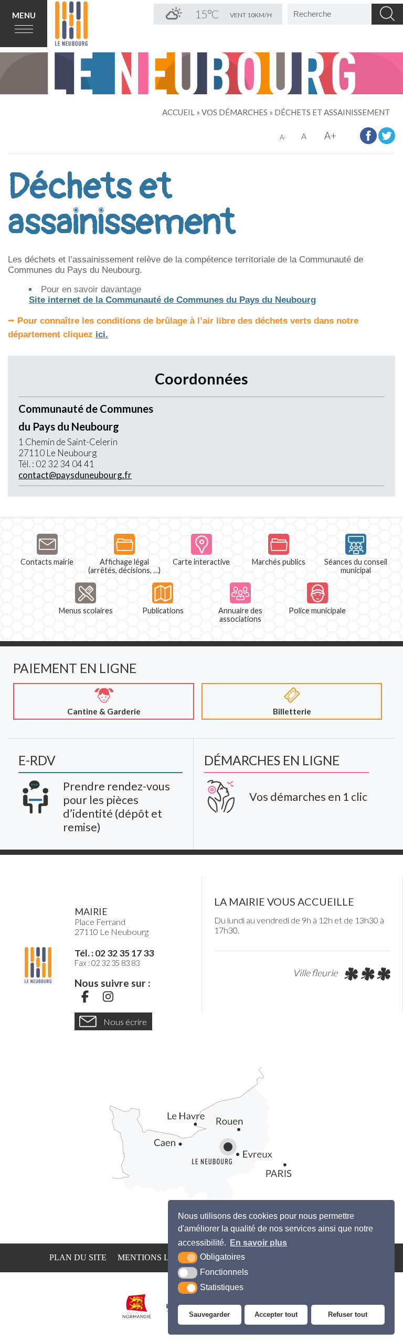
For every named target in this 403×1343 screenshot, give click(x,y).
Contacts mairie (46, 561)
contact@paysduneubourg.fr (75, 474)
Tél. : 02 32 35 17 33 (114, 953)
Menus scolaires (86, 610)
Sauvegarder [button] (209, 1314)
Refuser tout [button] (347, 1314)
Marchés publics (278, 561)
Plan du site (78, 1257)
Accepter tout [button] (276, 1314)
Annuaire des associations (240, 614)
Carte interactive (201, 561)
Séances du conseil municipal (355, 566)
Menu (24, 15)
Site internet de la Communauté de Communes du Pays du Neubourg (172, 300)
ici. (102, 334)
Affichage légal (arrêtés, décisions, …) (124, 566)
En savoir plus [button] (258, 1242)
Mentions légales (160, 1257)
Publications (163, 610)
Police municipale (317, 610)
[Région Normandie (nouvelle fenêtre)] (137, 1306)
